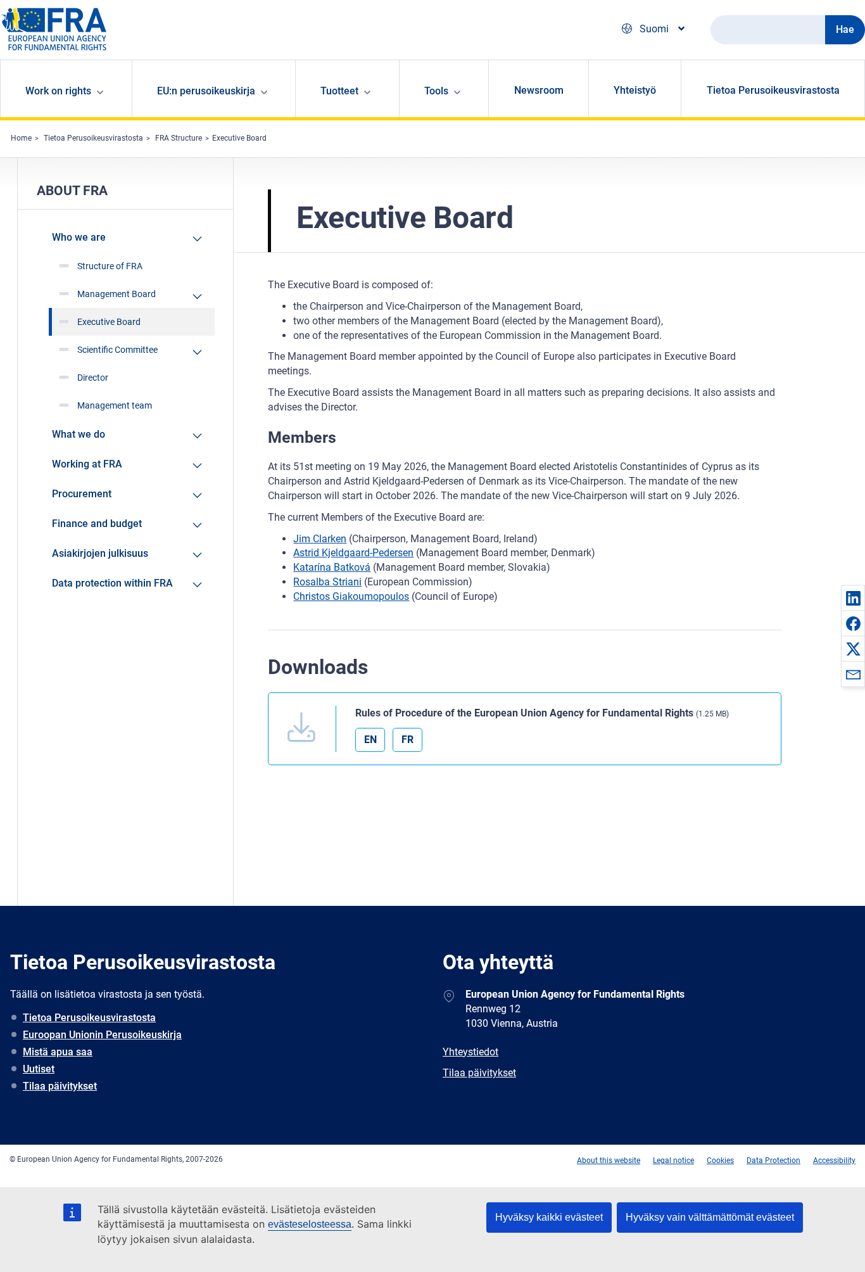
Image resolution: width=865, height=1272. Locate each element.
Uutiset (38, 1069)
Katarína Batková (331, 567)
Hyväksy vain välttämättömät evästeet (710, 1217)
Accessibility (834, 1160)
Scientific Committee (117, 350)
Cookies (720, 1160)
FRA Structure (178, 138)
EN (370, 740)
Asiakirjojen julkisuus (100, 553)
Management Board (116, 294)
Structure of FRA (109, 266)
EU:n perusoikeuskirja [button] (206, 91)
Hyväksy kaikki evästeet (549, 1217)
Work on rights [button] (58, 91)
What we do (78, 434)
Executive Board (239, 138)
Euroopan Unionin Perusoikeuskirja (102, 1035)
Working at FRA (87, 464)
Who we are (79, 237)
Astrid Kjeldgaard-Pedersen (353, 553)
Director (92, 377)
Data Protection (773, 1160)
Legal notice (673, 1160)
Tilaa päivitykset (60, 1086)
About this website (608, 1160)
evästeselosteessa (309, 1224)
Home (21, 138)
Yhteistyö (635, 90)
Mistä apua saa (57, 1052)
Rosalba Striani (327, 582)
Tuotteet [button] (339, 91)
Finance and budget (97, 524)
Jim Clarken (319, 539)
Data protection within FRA (112, 583)
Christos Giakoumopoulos (351, 596)
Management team (114, 405)
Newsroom (539, 90)
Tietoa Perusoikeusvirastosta (773, 90)
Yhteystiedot (470, 1052)
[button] (853, 598)
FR (407, 740)
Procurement (81, 494)
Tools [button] (436, 91)
